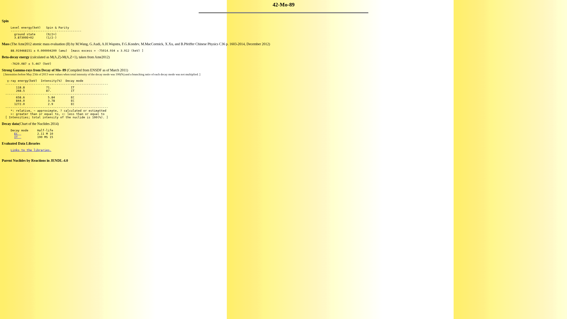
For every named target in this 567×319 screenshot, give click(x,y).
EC (17, 133)
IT (17, 137)
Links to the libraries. (31, 150)
